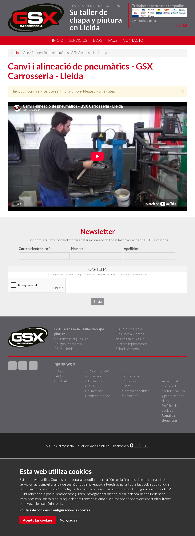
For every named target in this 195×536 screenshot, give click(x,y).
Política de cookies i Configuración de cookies (54, 510)
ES (185, 25)
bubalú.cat (139, 445)
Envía (98, 301)
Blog (97, 40)
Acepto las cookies (37, 520)
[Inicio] (36, 17)
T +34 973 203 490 (129, 329)
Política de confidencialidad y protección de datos (174, 393)
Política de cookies (170, 408)
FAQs (112, 40)
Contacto (133, 40)
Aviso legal (170, 381)
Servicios (78, 40)
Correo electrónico (34, 249)
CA (178, 25)
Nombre (77, 249)
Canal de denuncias (170, 417)
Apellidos (131, 249)
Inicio (57, 40)
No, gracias (68, 520)
